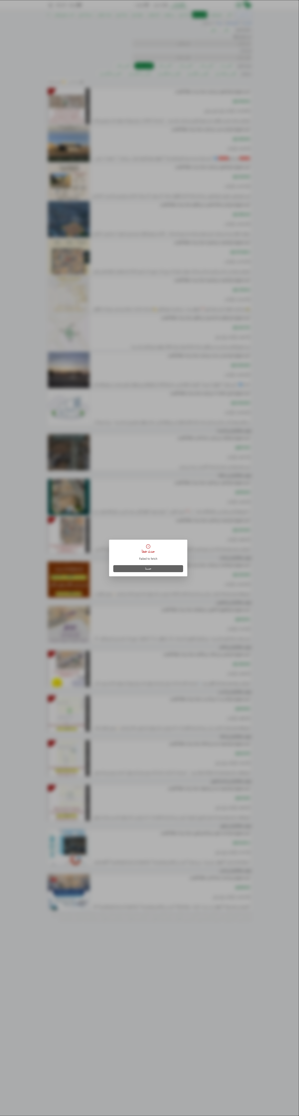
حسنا (148, 569)
